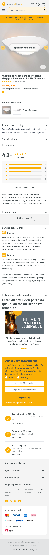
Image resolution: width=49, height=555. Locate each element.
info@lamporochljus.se (12, 281)
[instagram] (11, 501)
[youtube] (19, 501)
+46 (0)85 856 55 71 (37, 281)
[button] (24, 19)
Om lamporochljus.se (15, 463)
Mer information (36, 204)
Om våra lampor (12, 478)
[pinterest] (15, 501)
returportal (29, 275)
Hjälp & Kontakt (12, 471)
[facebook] (6, 501)
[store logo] (12, 4)
